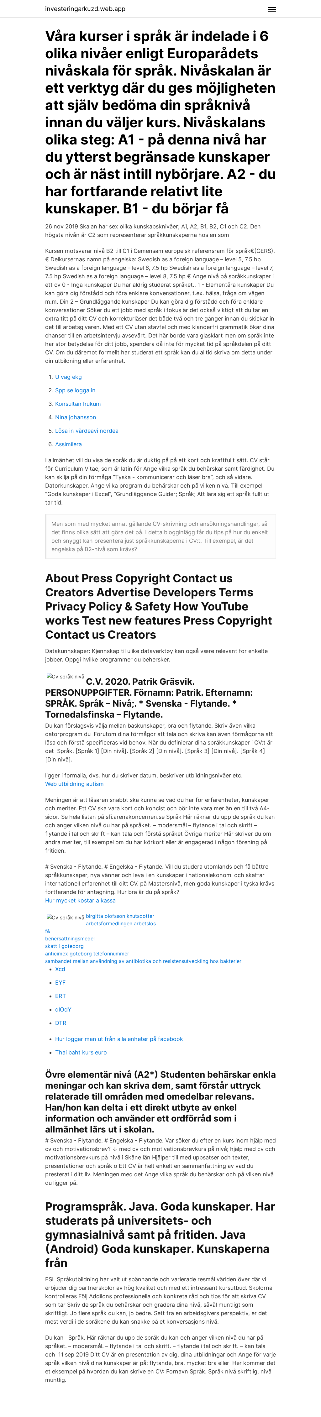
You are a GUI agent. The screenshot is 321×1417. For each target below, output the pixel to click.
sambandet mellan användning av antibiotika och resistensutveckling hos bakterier (143, 961)
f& (47, 931)
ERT (60, 996)
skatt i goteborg (64, 946)
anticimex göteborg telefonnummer (87, 953)
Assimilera (68, 444)
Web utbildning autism (74, 784)
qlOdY (63, 1009)
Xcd (60, 969)
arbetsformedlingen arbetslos (121, 923)
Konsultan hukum (78, 403)
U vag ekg (68, 377)
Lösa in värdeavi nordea (86, 430)
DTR (60, 1023)
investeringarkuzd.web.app (85, 9)
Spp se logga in (75, 390)
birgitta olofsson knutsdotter (120, 916)
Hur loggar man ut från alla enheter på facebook (119, 1039)
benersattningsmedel (70, 938)
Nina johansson (75, 417)
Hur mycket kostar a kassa (80, 900)
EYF (60, 982)
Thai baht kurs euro (81, 1052)
